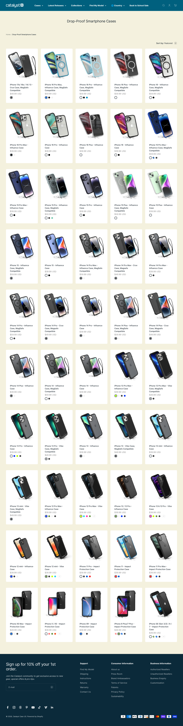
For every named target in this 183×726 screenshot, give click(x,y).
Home (8, 34)
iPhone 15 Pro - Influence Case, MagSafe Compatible (56, 208)
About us (115, 669)
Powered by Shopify (35, 716)
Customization (157, 683)
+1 (94, 516)
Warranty (84, 687)
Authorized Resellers (160, 669)
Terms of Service (119, 683)
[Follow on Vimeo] (45, 707)
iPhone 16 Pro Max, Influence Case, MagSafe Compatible (56, 87)
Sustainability (117, 696)
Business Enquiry (158, 678)
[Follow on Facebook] (7, 707)
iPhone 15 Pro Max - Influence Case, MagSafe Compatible (160, 148)
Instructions (85, 678)
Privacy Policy (117, 692)
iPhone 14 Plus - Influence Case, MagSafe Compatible (126, 328)
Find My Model (97, 5)
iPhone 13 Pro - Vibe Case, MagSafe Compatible (54, 449)
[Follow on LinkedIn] (52, 707)
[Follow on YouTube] (33, 707)
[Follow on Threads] (20, 707)
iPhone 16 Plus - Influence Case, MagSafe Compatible (126, 87)
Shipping (84, 674)
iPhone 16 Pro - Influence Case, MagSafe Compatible (91, 87)
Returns (83, 683)
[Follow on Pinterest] (26, 707)
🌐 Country (116, 5)
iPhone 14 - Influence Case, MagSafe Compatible (54, 389)
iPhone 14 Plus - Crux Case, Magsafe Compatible (158, 328)
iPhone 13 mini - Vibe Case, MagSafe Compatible (19, 509)
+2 (59, 633)
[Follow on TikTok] (39, 707)
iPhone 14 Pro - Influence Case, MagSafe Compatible (21, 328)
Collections (76, 5)
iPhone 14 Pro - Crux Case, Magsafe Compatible (54, 328)
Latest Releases (56, 5)
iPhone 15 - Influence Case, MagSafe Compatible (19, 268)
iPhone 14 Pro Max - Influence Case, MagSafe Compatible (91, 268)
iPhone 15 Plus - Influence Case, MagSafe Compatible (126, 208)
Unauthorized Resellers (161, 674)
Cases (37, 5)
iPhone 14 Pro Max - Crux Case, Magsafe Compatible (125, 268)
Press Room (116, 674)
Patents (114, 687)
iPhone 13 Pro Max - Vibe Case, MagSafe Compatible (160, 389)
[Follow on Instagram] (14, 707)
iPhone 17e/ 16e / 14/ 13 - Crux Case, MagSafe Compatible (21, 87)
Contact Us (85, 692)
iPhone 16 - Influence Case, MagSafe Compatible (158, 87)
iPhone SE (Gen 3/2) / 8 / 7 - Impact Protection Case (160, 627)
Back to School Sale (139, 5)
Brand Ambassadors (120, 678)
